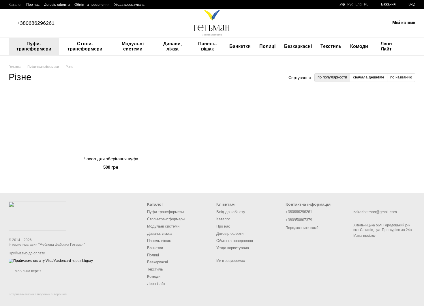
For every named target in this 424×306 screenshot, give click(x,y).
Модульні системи (133, 46)
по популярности (332, 77)
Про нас (33, 5)
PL (366, 4)
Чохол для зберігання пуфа (111, 158)
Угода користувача (129, 5)
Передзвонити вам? (302, 228)
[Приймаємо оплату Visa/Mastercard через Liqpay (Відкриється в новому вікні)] (51, 261)
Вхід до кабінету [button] (230, 212)
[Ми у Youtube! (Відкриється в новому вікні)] (159, 4)
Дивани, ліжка (172, 46)
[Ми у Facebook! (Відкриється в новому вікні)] (152, 4)
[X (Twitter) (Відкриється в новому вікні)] (166, 4)
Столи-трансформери (84, 46)
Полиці (267, 46)
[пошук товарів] (410, 46)
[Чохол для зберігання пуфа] (111, 122)
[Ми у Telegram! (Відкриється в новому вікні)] (187, 4)
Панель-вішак (207, 46)
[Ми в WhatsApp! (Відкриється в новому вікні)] (201, 4)
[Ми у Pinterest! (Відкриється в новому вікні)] (180, 4)
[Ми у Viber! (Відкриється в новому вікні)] (194, 4)
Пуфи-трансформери (33, 46)
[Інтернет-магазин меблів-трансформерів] (37, 216)
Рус (350, 4)
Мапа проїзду (364, 236)
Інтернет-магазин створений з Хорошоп (38, 294)
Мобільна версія (28, 271)
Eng (358, 4)
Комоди (359, 46)
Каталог (15, 5)
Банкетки (240, 46)
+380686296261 (36, 23)
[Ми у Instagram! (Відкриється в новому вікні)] (173, 4)
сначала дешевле (368, 77)
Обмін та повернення (92, 5)
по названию (401, 77)
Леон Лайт (386, 46)
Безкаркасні (298, 46)
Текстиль (331, 46)
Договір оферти (57, 5)
